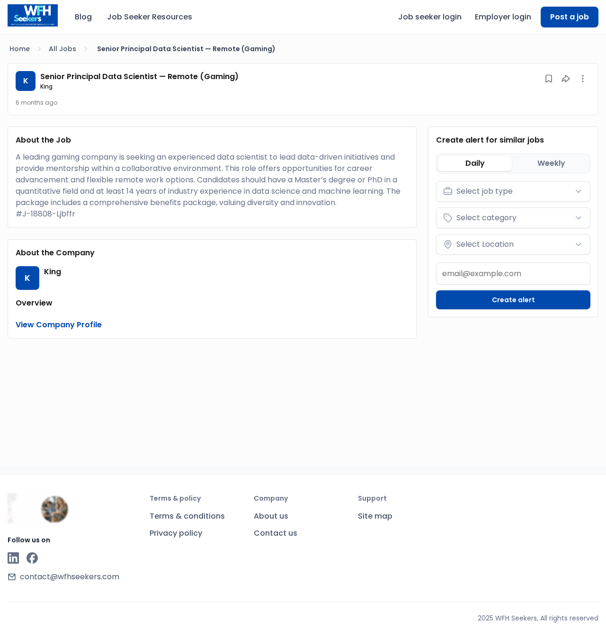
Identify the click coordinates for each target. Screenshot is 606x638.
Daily (475, 163)
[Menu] (582, 78)
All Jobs (62, 49)
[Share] (565, 78)
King (46, 86)
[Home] (33, 15)
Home (19, 49)
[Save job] (548, 78)
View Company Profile (59, 324)
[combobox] (513, 191)
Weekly (551, 163)
